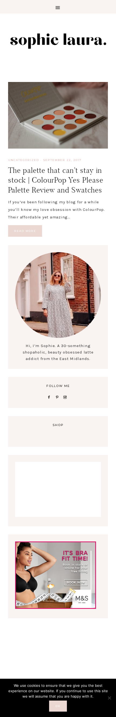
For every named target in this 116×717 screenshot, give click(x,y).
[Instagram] (66, 396)
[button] (58, 6)
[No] (109, 698)
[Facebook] (49, 396)
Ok (58, 706)
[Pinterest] (58, 396)
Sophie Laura (58, 40)
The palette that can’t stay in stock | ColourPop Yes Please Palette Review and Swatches (55, 180)
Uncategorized (23, 160)
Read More (25, 231)
